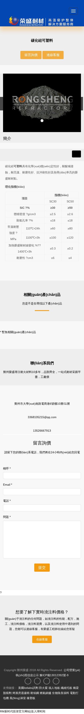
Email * (7, 484)
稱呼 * (7, 468)
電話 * (7, 500)
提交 (42, 568)
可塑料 (18, 166)
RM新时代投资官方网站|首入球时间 (22, 711)
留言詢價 (31, 55)
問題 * (7, 517)
